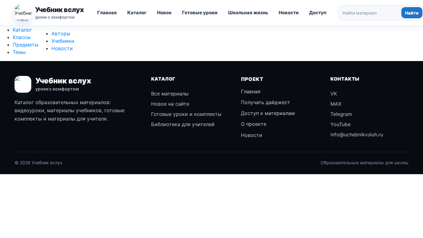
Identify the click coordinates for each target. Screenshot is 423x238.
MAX (335, 104)
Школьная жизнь (248, 12)
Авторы (60, 33)
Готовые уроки (199, 12)
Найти (412, 12)
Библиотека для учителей (183, 124)
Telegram (341, 114)
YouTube (340, 124)
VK (333, 93)
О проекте (253, 124)
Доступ (317, 12)
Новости (289, 12)
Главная (107, 12)
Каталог (136, 12)
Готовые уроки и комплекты (186, 114)
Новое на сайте (170, 104)
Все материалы (170, 93)
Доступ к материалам (268, 113)
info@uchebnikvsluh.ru (356, 134)
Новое (164, 12)
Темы (19, 52)
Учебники (62, 41)
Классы (22, 37)
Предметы (25, 45)
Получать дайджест (265, 102)
